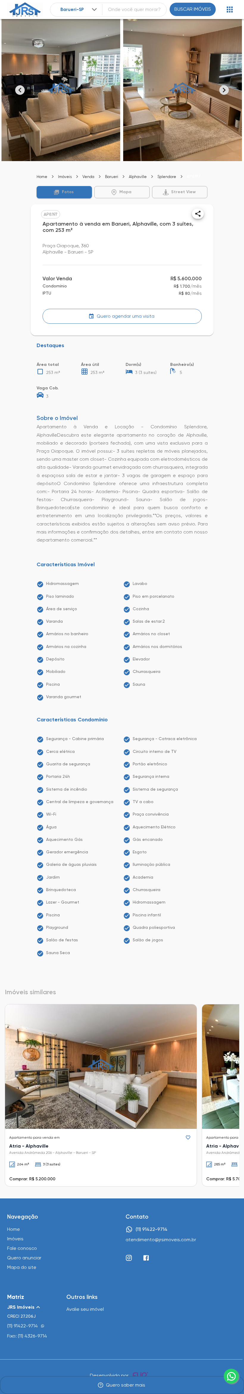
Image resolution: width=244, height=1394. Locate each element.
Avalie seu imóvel (85, 1309)
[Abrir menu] (229, 9)
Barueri (111, 176)
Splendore (166, 176)
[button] (64, 192)
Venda (88, 176)
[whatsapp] (231, 1376)
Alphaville (138, 176)
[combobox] (79, 9)
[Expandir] (94, 9)
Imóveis (65, 176)
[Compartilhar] (198, 214)
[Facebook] (146, 1258)
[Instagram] (129, 1258)
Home (42, 176)
